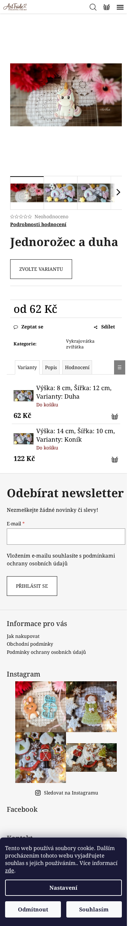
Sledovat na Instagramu (71, 792)
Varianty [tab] (27, 367)
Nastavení (63, 887)
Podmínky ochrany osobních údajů (46, 652)
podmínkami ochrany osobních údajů (61, 559)
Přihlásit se (32, 586)
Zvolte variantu (41, 269)
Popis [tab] (51, 367)
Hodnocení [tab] (77, 367)
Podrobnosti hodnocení (38, 224)
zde (9, 870)
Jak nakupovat (23, 636)
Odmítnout (33, 909)
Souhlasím (94, 909)
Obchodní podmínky (30, 644)
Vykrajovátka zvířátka (80, 344)
